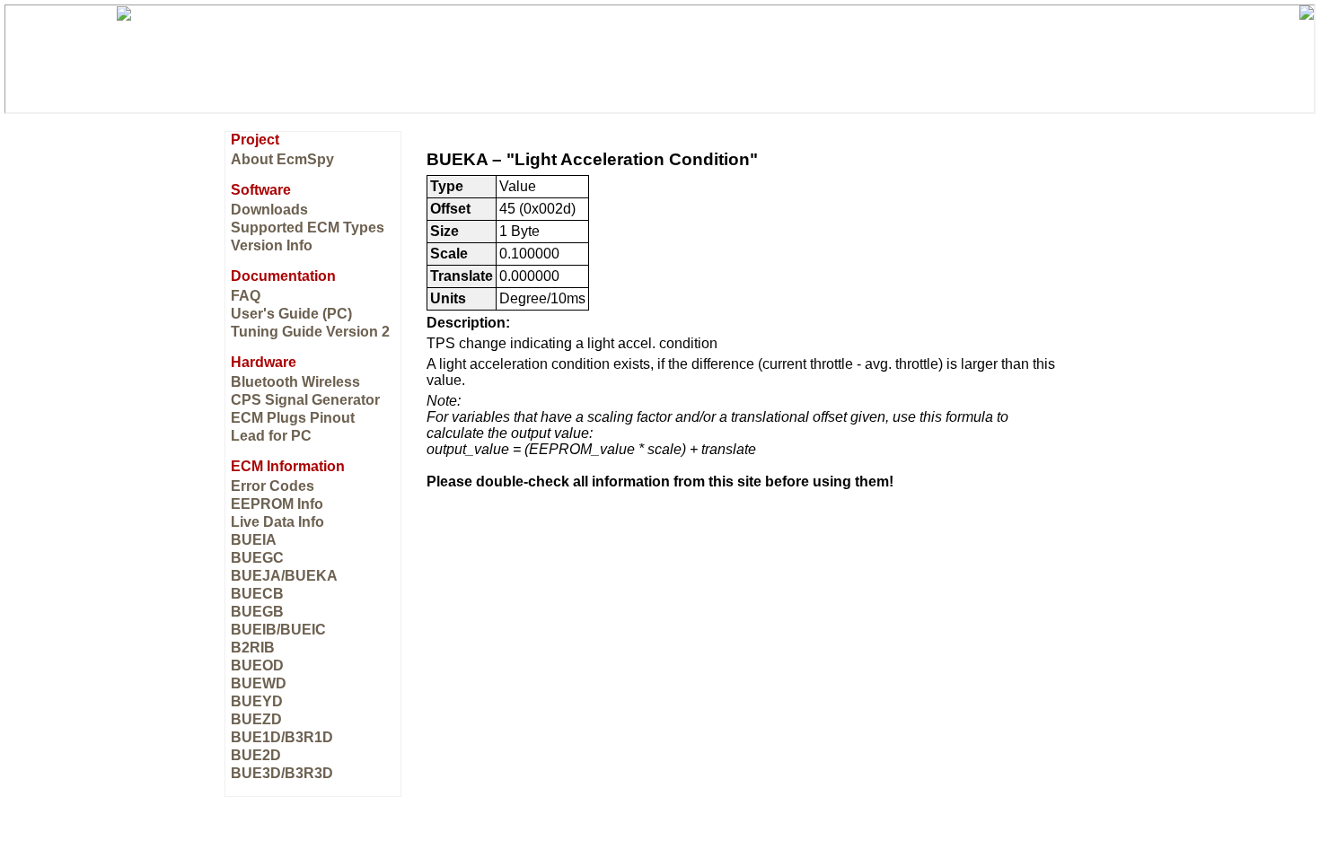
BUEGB (257, 611)
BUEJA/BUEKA (284, 575)
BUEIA (254, 539)
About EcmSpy (282, 159)
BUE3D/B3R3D (282, 773)
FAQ (245, 295)
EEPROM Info (277, 504)
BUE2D (256, 755)
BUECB (257, 593)
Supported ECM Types (307, 227)
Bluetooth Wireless (295, 382)
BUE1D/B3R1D (282, 737)
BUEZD (256, 719)
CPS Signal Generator (305, 399)
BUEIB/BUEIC (278, 629)
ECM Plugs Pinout (293, 417)
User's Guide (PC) (291, 313)
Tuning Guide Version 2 (310, 331)
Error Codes (272, 486)
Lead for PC (271, 435)
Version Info (271, 245)
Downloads (269, 209)
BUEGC (257, 557)
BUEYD (257, 701)
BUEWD (258, 683)
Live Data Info (277, 522)
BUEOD (257, 665)
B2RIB (253, 647)
